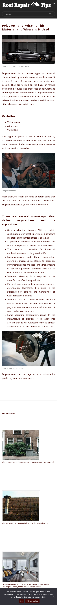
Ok (21, 601)
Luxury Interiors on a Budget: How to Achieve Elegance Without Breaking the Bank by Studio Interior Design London (25, 585)
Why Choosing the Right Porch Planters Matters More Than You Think (28, 462)
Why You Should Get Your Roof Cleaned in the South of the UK (25, 523)
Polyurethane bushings (13, 204)
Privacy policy (32, 601)
